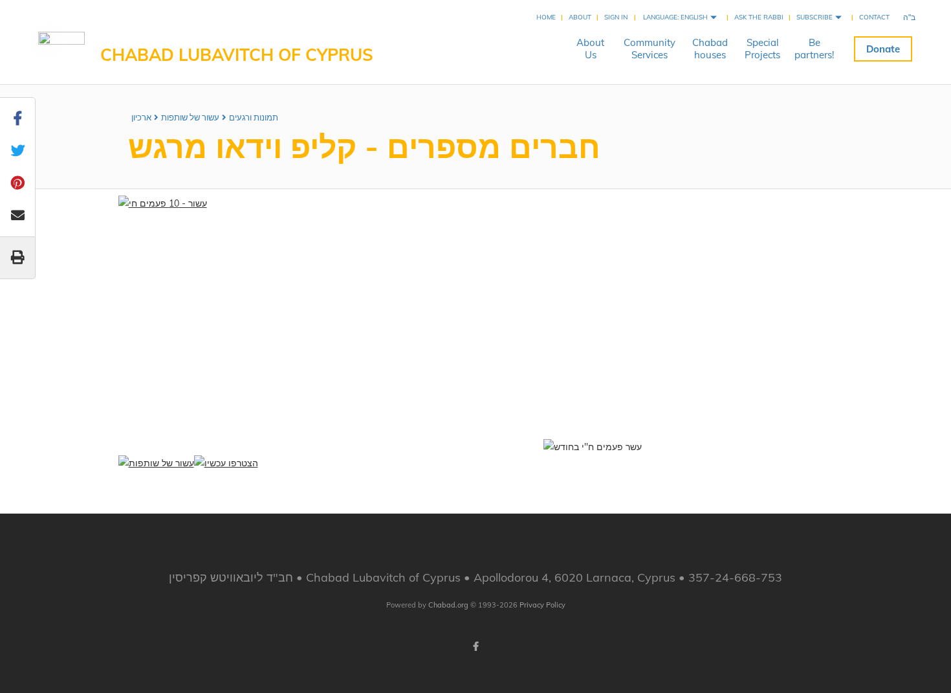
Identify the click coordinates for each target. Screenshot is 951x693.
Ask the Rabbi (758, 17)
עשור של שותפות (190, 117)
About (580, 17)
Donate (883, 49)
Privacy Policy (542, 604)
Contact (874, 17)
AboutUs (590, 48)
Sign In (616, 17)
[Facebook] (475, 646)
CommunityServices (649, 48)
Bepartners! (814, 48)
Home (546, 17)
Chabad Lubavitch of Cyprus (236, 54)
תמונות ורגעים (253, 117)
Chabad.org (448, 604)
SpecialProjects (762, 48)
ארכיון (141, 117)
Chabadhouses (710, 48)
